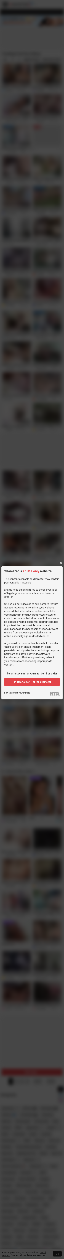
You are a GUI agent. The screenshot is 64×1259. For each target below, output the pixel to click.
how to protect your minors (17, 693)
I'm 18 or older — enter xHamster (32, 682)
